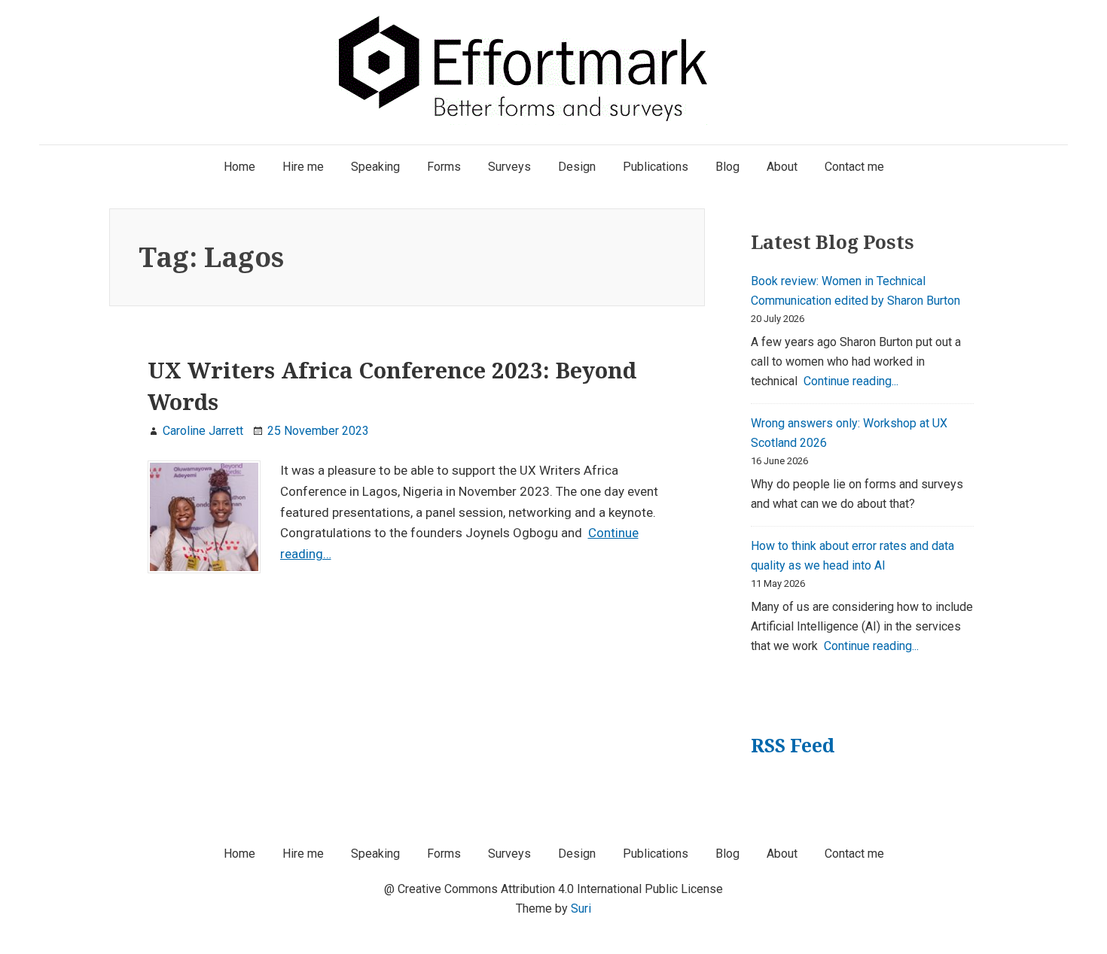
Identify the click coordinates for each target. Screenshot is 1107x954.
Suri (581, 908)
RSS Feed (792, 745)
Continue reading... (851, 381)
